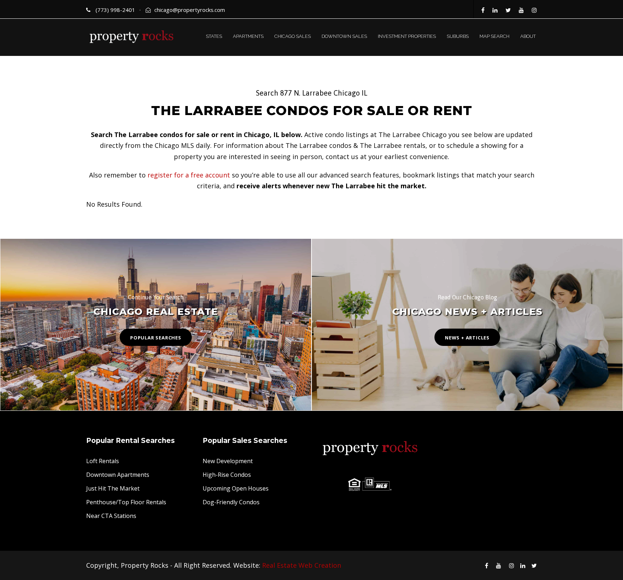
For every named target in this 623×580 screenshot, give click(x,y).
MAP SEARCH (494, 36)
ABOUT (528, 36)
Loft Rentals (102, 461)
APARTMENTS (248, 36)
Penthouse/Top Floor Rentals (126, 502)
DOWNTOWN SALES (344, 36)
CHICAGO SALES (292, 36)
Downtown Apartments (117, 475)
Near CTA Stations (111, 516)
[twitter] (508, 10)
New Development (228, 461)
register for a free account (188, 175)
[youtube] (521, 10)
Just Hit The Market (113, 488)
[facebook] (483, 10)
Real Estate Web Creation (301, 565)
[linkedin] (495, 10)
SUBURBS (458, 36)
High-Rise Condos (227, 475)
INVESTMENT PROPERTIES (407, 36)
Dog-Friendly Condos (231, 502)
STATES (214, 36)
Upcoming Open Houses (236, 488)
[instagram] (534, 10)
